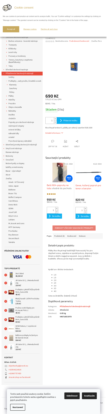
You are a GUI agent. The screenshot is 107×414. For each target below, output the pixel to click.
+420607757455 (14, 373)
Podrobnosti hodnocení (79, 41)
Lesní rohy (12, 52)
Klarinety (13, 84)
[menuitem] (22, 182)
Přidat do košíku (70, 120)
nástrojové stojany (16, 126)
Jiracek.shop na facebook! (19, 377)
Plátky (11, 96)
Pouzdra (11, 103)
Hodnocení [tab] (71, 236)
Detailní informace (52, 133)
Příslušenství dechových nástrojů (19, 73)
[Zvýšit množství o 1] (55, 119)
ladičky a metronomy (14, 167)
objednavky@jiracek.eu (18, 365)
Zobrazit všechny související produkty (74, 228)
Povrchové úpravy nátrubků (19, 141)
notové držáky (14, 129)
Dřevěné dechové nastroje (17, 69)
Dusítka (11, 114)
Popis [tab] (49, 236)
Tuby (10, 66)
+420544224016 (14, 369)
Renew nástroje (12, 152)
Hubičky (11, 99)
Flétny (11, 92)
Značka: (96, 41)
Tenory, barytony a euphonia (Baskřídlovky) (20, 61)
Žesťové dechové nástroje (17, 37)
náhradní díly (13, 133)
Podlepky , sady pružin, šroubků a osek (24, 81)
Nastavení (18, 407)
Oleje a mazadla (15, 107)
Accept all (11, 29)
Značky (9, 178)
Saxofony (13, 88)
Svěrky (11, 77)
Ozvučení (10, 159)
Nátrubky (12, 111)
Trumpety (12, 45)
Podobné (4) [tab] (59, 236)
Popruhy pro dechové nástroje (21, 122)
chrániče (12, 118)
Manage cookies (30, 29)
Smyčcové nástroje (14, 148)
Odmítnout (72, 395)
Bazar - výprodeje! (13, 171)
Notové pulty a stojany (15, 163)
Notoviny (9, 156)
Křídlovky (12, 48)
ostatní (11, 137)
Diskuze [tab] (82, 236)
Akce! (8, 174)
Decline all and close (49, 29)
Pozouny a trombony (17, 56)
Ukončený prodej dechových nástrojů (21, 144)
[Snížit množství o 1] (55, 122)
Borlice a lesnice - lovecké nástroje (23, 41)
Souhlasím (89, 395)
